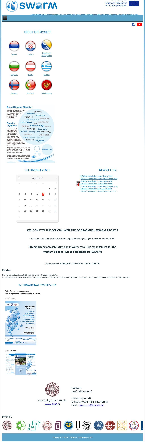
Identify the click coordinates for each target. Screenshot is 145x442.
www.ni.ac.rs (52, 404)
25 (25, 211)
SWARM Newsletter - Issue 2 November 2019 (99, 179)
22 (49, 205)
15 (49, 200)
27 (37, 211)
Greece (47, 75)
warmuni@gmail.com (91, 405)
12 (31, 200)
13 (37, 200)
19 (31, 205)
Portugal (30, 93)
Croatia (30, 54)
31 (19, 217)
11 (25, 200)
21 (43, 205)
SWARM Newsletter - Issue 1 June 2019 (97, 176)
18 (25, 205)
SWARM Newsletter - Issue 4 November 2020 (99, 186)
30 (55, 211)
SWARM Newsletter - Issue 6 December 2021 (98, 191)
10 (19, 200)
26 (31, 211)
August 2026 (37, 178)
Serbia (14, 54)
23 (55, 205)
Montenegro (47, 93)
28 (43, 211)
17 (19, 205)
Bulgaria (14, 75)
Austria (30, 75)
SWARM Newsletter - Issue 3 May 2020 (96, 181)
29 (49, 211)
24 (19, 211)
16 (55, 200)
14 (43, 200)
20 (37, 205)
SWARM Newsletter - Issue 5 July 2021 (96, 189)
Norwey (14, 93)
